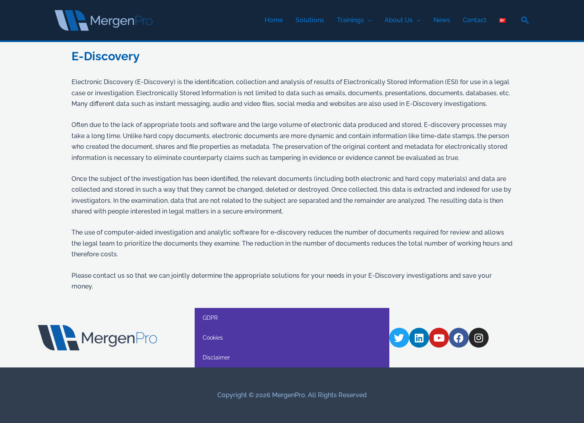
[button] (525, 20)
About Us (399, 20)
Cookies (213, 338)
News (441, 20)
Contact (475, 20)
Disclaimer (216, 357)
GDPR (210, 318)
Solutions (310, 20)
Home (274, 20)
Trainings (350, 20)
